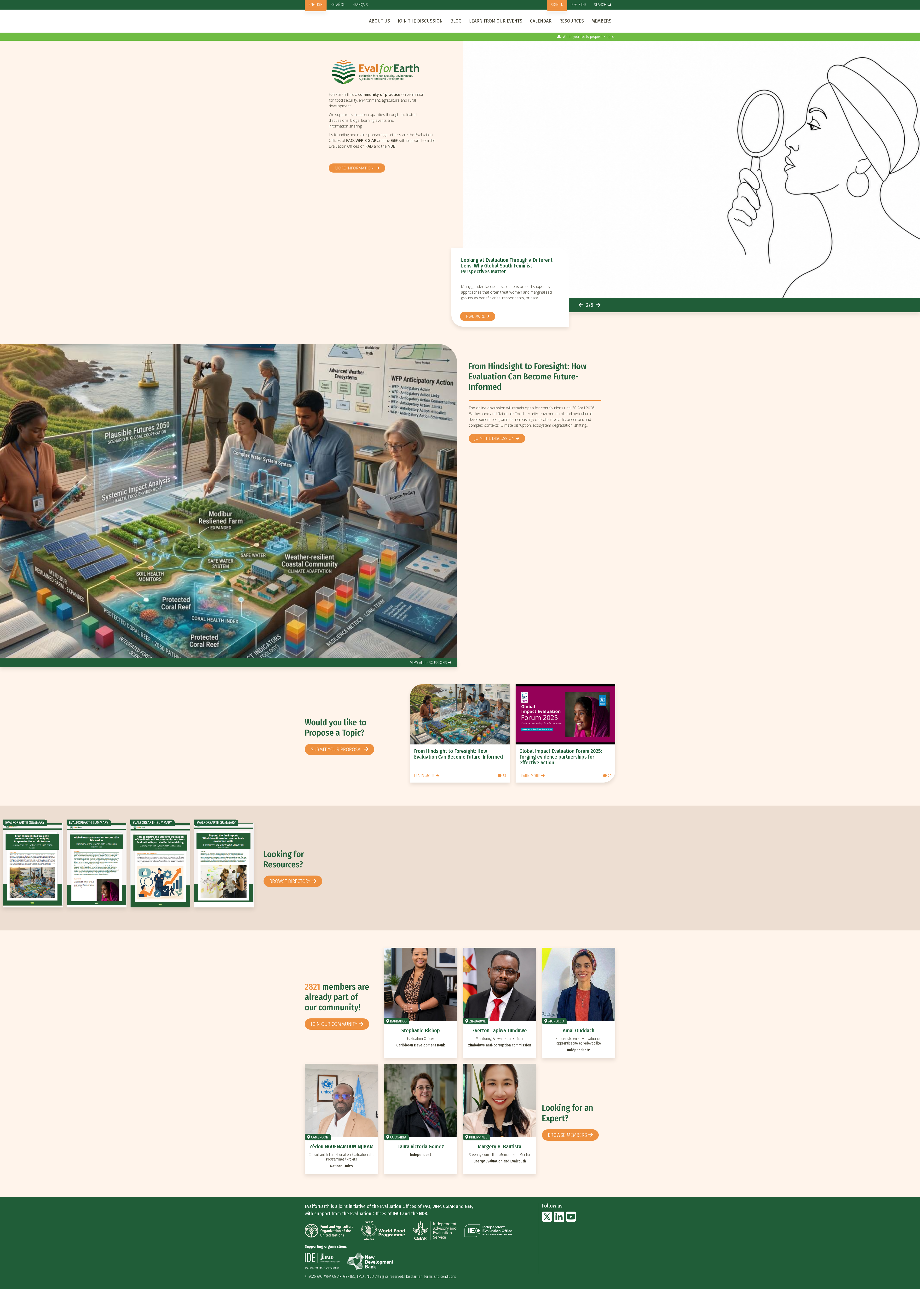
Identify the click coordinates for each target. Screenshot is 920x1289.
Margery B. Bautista (499, 1146)
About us (379, 21)
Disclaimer (414, 1276)
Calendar (541, 21)
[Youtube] (571, 1219)
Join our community (334, 1024)
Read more (475, 316)
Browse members (567, 1135)
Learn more (424, 775)
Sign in (557, 4)
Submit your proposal (336, 749)
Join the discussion (420, 21)
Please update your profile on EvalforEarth (582, 36)
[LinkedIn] (559, 1219)
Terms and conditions (440, 1276)
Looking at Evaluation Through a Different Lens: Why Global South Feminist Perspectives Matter (506, 266)
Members (601, 21)
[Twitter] (547, 1219)
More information (355, 168)
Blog (455, 21)
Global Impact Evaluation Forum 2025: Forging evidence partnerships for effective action (560, 757)
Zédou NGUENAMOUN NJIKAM (342, 1146)
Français (360, 4)
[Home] (384, 72)
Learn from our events (495, 21)
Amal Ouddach (578, 1030)
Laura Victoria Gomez (420, 1146)
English (316, 4)
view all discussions (428, 662)
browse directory (290, 881)
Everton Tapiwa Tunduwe (499, 1030)
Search (600, 4)
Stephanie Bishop (420, 1030)
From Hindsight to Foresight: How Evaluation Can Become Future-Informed (527, 376)
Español (337, 4)
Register (578, 4)
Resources (571, 21)
